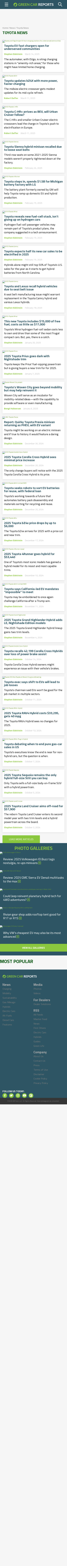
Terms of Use (41, 1069)
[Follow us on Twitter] (11, 1095)
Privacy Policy (41, 1083)
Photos (37, 988)
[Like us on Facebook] (4, 1095)
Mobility (6, 993)
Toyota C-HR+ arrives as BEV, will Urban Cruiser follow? (31, 113)
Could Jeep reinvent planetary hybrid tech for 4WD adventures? (32, 898)
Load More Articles (21, 839)
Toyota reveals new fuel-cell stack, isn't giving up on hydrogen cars (31, 218)
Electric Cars (8, 1011)
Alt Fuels (7, 1015)
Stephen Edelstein (13, 54)
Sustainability (9, 997)
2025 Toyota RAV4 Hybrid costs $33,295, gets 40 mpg (31, 714)
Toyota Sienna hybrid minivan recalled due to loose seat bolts (33, 148)
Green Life (39, 1046)
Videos (37, 993)
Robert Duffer (11, 98)
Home (5, 28)
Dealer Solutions (42, 1004)
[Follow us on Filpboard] (31, 1095)
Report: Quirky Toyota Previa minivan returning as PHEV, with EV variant (29, 423)
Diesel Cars (8, 1020)
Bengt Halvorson (12, 408)
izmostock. (55, 1101)
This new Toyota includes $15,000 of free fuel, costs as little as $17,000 (32, 323)
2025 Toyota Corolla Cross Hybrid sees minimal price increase (30, 458)
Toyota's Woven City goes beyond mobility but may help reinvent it (33, 389)
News (12, 28)
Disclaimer (39, 1074)
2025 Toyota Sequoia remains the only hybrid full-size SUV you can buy (30, 776)
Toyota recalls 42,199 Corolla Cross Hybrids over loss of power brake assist (33, 652)
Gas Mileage (8, 1002)
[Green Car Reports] (33, 4)
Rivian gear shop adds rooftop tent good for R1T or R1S (32, 916)
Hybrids (6, 1006)
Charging (7, 988)
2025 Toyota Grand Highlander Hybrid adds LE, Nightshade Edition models (33, 621)
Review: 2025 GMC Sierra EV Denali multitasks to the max (33, 879)
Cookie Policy (40, 1078)
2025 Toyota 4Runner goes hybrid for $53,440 (29, 555)
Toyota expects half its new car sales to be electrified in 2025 (33, 253)
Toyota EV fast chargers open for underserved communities (26, 47)
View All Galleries (33, 947)
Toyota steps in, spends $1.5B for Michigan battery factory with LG (33, 183)
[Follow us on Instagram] (18, 1095)
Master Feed (40, 1019)
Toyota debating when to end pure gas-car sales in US (33, 745)
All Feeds (38, 1014)
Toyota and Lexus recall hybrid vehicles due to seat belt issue (30, 288)
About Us (38, 1056)
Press (37, 1065)
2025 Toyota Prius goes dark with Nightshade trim (27, 358)
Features (7, 1024)
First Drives (40, 1028)
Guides (37, 1041)
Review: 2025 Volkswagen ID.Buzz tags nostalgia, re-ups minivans (29, 861)
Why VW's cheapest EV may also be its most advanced (32, 934)
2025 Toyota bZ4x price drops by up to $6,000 (30, 524)
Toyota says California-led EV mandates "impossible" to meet (31, 590)
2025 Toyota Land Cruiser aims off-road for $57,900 (33, 808)
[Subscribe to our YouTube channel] (24, 1095)
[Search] (60, 4)
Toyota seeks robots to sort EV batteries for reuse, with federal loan (32, 489)
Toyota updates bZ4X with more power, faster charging (31, 82)
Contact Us (39, 1060)
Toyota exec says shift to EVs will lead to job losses (32, 683)
